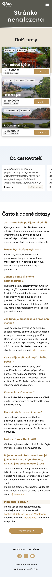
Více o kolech (39, 350)
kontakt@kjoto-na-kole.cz (18, 514)
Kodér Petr (32, 569)
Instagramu (30, 517)
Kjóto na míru (14, 125)
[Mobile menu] (47, 4)
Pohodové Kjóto (16, 64)
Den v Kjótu (12, 95)
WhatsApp (40, 514)
